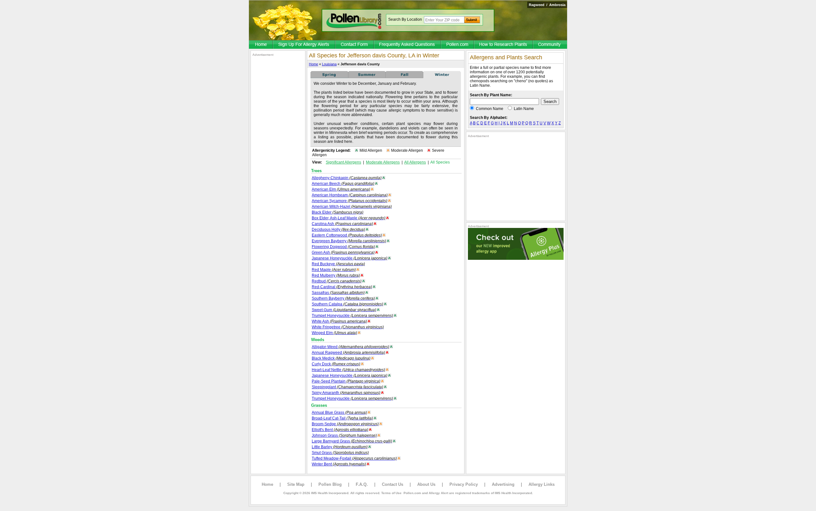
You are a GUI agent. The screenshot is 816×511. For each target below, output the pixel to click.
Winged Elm (334, 333)
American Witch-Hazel (352, 206)
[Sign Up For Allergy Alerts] (304, 45)
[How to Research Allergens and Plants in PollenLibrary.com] (503, 45)
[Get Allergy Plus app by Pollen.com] (516, 258)
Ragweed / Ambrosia (547, 5)
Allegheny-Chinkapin (347, 178)
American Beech (343, 183)
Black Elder (337, 212)
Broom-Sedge (345, 424)
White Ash (339, 321)
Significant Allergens (343, 162)
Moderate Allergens (383, 162)
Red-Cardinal (342, 287)
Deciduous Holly (338, 229)
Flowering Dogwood (343, 247)
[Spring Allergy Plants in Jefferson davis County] (329, 77)
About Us (426, 484)
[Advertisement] (277, 152)
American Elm (341, 189)
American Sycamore (349, 201)
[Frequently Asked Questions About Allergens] (407, 45)
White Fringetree (348, 327)
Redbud (336, 281)
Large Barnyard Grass (352, 441)
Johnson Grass (344, 435)
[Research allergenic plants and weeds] (261, 45)
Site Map (295, 484)
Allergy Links (541, 484)
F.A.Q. (362, 484)
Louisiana (329, 64)
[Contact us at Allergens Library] (355, 45)
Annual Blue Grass (339, 412)
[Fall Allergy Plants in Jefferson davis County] (404, 77)
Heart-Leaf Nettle (348, 370)
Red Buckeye (338, 264)
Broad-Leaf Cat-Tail (342, 418)
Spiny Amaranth (346, 393)
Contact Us (392, 484)
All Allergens (415, 162)
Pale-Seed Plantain (346, 381)
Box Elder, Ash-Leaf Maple (348, 218)
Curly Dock (336, 364)
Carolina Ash (342, 224)
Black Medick (341, 358)
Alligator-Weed (350, 347)
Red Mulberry (336, 275)
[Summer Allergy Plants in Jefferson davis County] (367, 77)
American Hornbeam (350, 195)
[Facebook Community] (550, 45)
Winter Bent (339, 464)
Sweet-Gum (344, 310)
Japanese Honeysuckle (349, 258)
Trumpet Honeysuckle (352, 315)
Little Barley (340, 447)
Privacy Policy (463, 484)
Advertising (503, 484)
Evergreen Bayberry (349, 241)
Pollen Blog (330, 484)
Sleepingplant (347, 387)
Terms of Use (391, 493)
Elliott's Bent (340, 429)
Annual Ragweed (348, 352)
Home (313, 64)
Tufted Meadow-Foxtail (354, 458)
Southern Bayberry (343, 298)
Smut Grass (340, 452)
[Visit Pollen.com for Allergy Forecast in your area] (457, 45)
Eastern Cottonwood (347, 235)
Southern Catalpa (347, 304)
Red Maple (334, 269)
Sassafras (338, 292)
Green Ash (343, 252)
